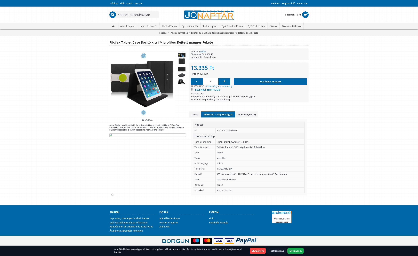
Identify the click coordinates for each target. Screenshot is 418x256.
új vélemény (226, 86)
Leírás (195, 114)
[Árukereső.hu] (281, 214)
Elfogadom (295, 250)
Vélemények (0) (247, 114)
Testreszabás (276, 250)
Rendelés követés (218, 222)
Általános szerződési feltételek (126, 230)
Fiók (211, 218)
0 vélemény (211, 86)
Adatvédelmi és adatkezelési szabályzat (131, 226)
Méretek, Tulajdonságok (218, 114)
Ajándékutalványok (169, 218)
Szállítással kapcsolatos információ (128, 222)
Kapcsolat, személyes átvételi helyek (129, 218)
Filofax (202, 51)
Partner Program (168, 222)
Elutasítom (258, 250)
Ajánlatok (164, 226)
